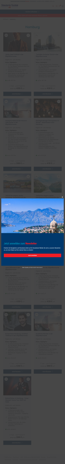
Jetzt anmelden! (32, 255)
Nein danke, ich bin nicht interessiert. (32, 267)
